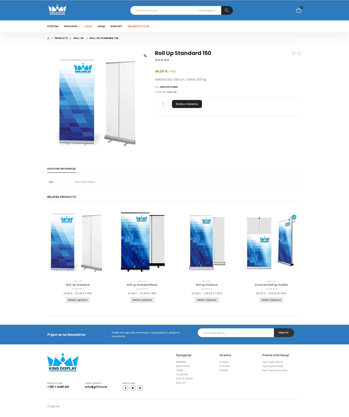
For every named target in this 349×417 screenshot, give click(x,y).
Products (61, 38)
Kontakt (116, 26)
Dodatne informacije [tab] (61, 168)
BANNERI (181, 361)
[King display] (57, 10)
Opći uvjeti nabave (272, 361)
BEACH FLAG (183, 366)
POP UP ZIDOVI (184, 378)
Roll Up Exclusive (206, 285)
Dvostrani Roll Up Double (271, 285)
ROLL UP (79, 38)
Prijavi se (283, 332)
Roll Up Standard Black (142, 285)
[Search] (227, 10)
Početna (53, 26)
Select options (77, 300)
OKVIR (179, 370)
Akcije (101, 26)
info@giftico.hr (138, 26)
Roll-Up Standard (77, 285)
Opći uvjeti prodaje (272, 366)
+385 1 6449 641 (58, 387)
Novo (88, 26)
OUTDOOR (182, 374)
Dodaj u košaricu (187, 104)
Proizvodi (224, 366)
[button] (299, 10)
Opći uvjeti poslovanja (274, 370)
